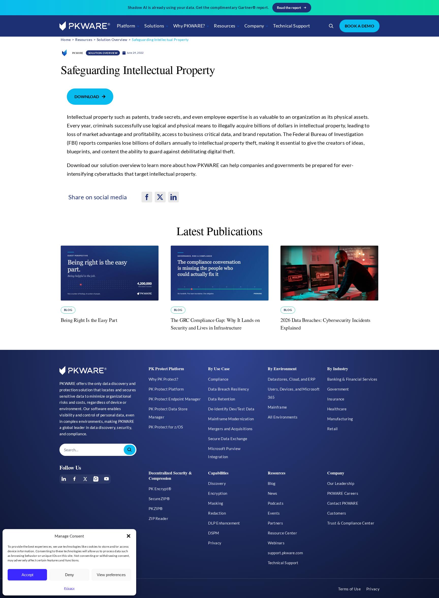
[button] (128, 536)
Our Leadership (340, 483)
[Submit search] (129, 450)
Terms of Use (349, 589)
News (272, 493)
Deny (69, 575)
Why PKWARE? (189, 25)
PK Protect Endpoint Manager (175, 399)
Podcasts (276, 503)
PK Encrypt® (160, 488)
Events (274, 513)
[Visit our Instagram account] (95, 478)
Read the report (289, 8)
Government (338, 389)
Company (254, 25)
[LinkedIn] (173, 197)
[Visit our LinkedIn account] (63, 478)
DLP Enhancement (224, 523)
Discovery (217, 483)
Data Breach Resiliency (228, 389)
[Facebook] (146, 197)
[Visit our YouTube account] (106, 478)
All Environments (283, 417)
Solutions (154, 25)
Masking (215, 503)
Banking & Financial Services (352, 379)
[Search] (331, 26)
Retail (332, 428)
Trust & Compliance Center (350, 523)
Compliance (218, 379)
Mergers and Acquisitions (230, 428)
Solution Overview (103, 52)
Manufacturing (340, 418)
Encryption (217, 493)
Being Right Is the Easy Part (89, 320)
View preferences (111, 575)
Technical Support (291, 25)
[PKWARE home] (84, 26)
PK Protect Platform (166, 389)
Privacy (69, 588)
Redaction (217, 513)
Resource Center (282, 533)
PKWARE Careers (342, 493)
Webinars (276, 543)
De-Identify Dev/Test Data (231, 409)
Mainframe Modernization (231, 418)
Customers (336, 513)
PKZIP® (156, 508)
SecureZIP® (159, 498)
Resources (224, 25)
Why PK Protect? (163, 379)
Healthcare (337, 409)
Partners (275, 523)
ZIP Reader (158, 518)
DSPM (213, 533)
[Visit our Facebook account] (74, 478)
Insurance (335, 399)
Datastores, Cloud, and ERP (292, 379)
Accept (27, 575)
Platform (126, 25)
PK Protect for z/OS (166, 427)
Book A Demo (359, 25)
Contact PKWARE (342, 503)
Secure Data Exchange (227, 438)
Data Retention (221, 399)
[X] (160, 197)
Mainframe (277, 407)
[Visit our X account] (85, 479)
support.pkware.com (285, 552)
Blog (68, 309)
